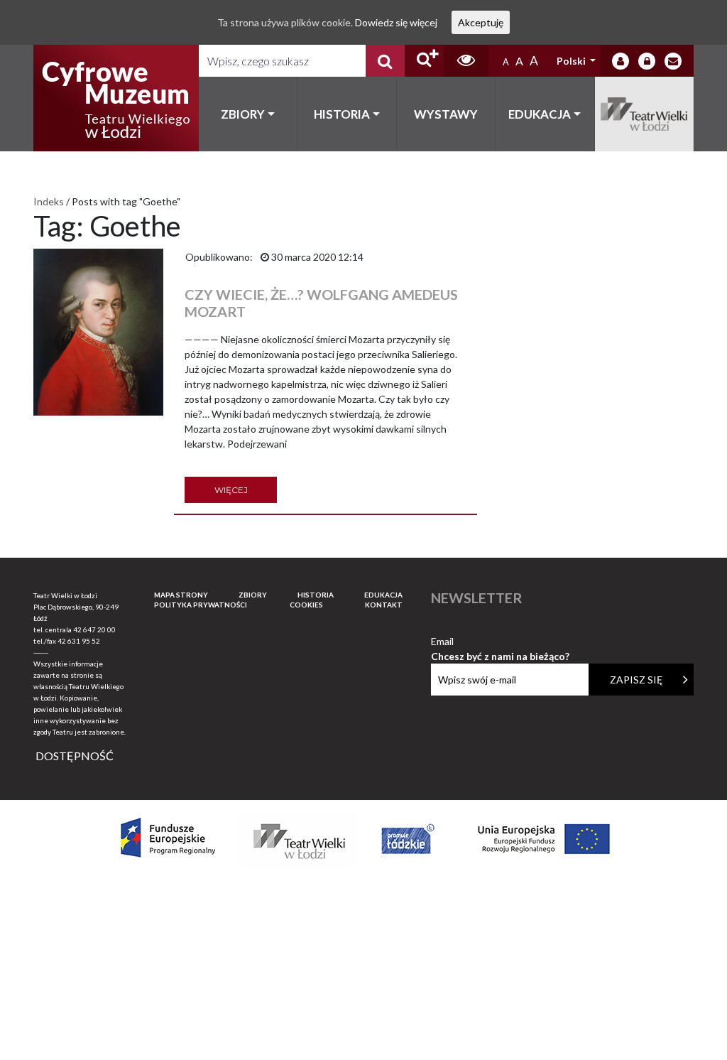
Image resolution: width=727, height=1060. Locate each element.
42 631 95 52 (79, 641)
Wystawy (446, 114)
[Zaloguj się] (620, 61)
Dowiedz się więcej (396, 22)
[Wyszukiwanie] (385, 61)
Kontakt (384, 604)
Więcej (231, 490)
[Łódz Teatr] (116, 98)
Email (500, 642)
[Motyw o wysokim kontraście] (466, 61)
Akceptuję (480, 22)
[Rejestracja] (646, 61)
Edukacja (539, 114)
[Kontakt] (673, 61)
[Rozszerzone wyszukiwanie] (424, 61)
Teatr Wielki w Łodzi (644, 114)
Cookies (306, 604)
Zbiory (243, 114)
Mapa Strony (181, 594)
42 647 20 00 (94, 629)
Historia (342, 114)
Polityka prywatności (200, 604)
